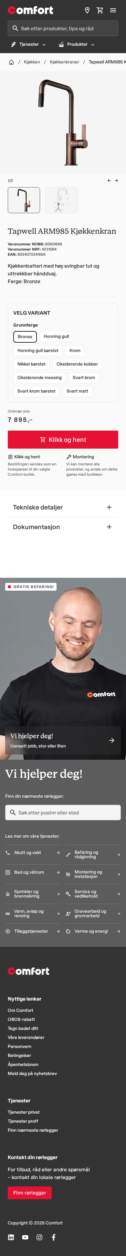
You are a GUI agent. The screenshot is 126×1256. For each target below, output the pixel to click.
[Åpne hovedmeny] (113, 10)
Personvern (19, 1046)
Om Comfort (20, 1010)
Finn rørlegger (29, 1193)
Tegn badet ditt (23, 1028)
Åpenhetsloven (23, 1064)
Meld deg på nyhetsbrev (32, 1073)
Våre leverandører (26, 1037)
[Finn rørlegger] (87, 10)
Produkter (77, 44)
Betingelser (19, 1055)
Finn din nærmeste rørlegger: (34, 796)
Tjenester (29, 44)
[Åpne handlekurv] (100, 10)
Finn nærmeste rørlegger (33, 1130)
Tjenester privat (24, 1112)
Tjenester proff (23, 1121)
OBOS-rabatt (21, 1019)
